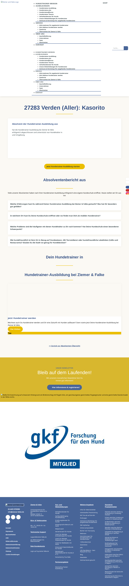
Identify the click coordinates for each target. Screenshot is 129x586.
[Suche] (126, 48)
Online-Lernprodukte (86, 528)
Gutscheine (83, 545)
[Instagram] (18, 517)
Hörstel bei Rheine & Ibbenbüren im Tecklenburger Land (111, 539)
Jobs (81, 547)
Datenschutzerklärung (13, 544)
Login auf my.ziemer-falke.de (40, 551)
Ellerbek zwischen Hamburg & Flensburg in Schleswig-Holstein (114, 513)
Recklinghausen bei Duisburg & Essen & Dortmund (111, 544)
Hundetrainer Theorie (46, 14)
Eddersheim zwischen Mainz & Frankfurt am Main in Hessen (114, 556)
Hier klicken (15, 329)
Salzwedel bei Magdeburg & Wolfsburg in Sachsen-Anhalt (114, 533)
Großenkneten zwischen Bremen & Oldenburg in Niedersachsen (112, 523)
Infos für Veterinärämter (88, 510)
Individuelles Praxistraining (89, 512)
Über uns (40, 34)
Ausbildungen (43, 6)
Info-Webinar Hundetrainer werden (51, 27)
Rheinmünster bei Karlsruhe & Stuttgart (114, 572)
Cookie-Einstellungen (13, 554)
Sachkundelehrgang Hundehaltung (61, 516)
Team (41, 40)
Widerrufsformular (12, 541)
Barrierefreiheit (11, 535)
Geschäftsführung (45, 36)
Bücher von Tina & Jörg (87, 531)
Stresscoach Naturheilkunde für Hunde (64, 547)
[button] (66, 48)
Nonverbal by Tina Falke (62, 557)
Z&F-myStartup (85, 525)
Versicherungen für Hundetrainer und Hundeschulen (86, 537)
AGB (7, 538)
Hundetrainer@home (46, 12)
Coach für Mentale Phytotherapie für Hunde (63, 539)
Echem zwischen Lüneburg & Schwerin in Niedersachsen (114, 518)
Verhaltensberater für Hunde (48, 16)
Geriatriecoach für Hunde (63, 531)
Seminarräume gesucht (87, 560)
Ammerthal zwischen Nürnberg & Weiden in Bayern (112, 567)
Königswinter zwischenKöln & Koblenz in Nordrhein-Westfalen (113, 550)
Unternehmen (44, 38)
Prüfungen (83, 518)
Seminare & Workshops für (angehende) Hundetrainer (57, 21)
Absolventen (43, 42)
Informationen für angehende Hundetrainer (53, 25)
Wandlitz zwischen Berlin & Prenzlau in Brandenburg (113, 528)
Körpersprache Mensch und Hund (64, 525)
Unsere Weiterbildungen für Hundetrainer (53, 18)
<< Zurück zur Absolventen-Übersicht (64, 346)
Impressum (9, 531)
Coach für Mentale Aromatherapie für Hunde (63, 535)
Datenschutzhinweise (13, 548)
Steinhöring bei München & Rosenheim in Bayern (113, 576)
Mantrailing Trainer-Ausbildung (61, 567)
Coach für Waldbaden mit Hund (63, 543)
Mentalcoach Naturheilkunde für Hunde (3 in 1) (64, 552)
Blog (81, 554)
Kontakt (40, 45)
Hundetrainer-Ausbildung (47, 8)
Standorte (42, 29)
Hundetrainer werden (46, 4)
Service (39, 23)
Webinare (83, 533)
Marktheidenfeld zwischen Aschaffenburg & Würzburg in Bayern (113, 561)
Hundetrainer (45, 10)
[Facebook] (8, 517)
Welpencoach (59, 529)
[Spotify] (8, 521)
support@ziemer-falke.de (39, 537)
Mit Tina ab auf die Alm (87, 515)
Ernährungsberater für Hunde (62, 521)
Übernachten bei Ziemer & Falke (50, 31)
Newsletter (83, 557)
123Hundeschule (85, 542)
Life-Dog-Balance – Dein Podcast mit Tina (87, 551)
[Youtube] (13, 517)
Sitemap (8, 551)
